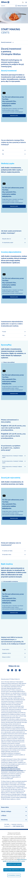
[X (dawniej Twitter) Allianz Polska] (20, 670)
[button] (23, 2)
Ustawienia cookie (14, 115)
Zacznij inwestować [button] (6, 42)
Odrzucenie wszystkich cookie (14, 869)
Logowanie (3, 5)
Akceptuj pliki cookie (14, 864)
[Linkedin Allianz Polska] (12, 670)
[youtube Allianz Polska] (16, 670)
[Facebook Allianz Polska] (8, 670)
